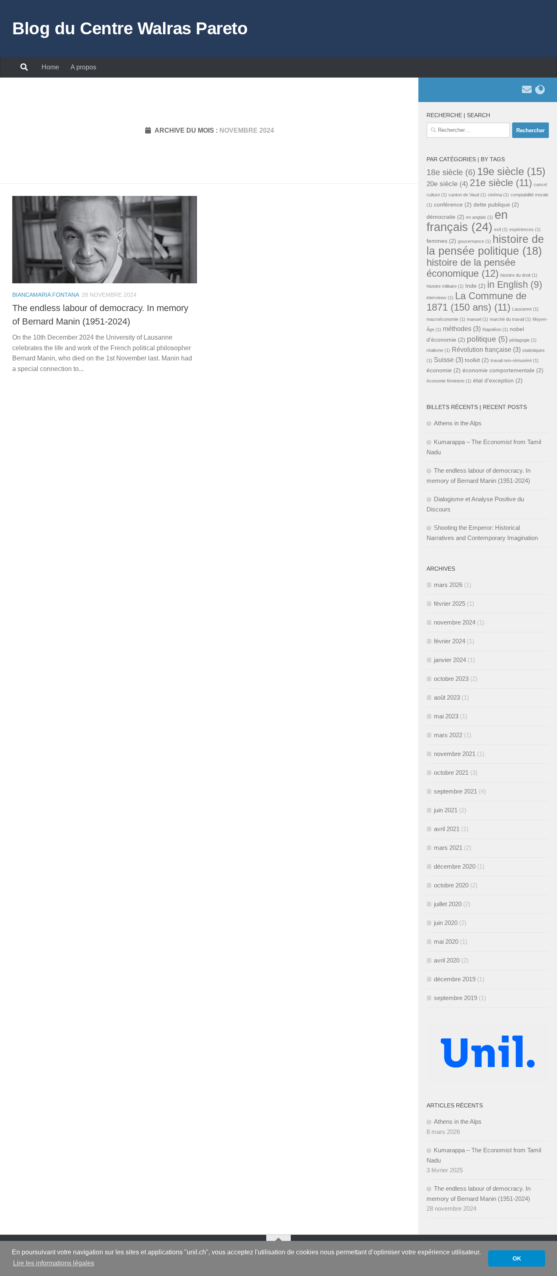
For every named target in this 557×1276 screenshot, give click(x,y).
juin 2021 (446, 810)
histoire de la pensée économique (471, 268)
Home (50, 67)
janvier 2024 (450, 659)
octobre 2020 (451, 885)
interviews (440, 297)
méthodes (462, 328)
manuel (477, 319)
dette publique (496, 205)
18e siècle (451, 172)
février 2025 (449, 603)
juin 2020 (446, 922)
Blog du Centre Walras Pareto (130, 28)
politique (487, 339)
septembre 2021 (455, 791)
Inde (475, 286)
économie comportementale (503, 370)
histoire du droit (518, 275)
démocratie (445, 217)
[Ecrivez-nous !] (527, 89)
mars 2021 (448, 847)
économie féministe (449, 380)
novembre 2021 (454, 753)
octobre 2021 (451, 772)
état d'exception (498, 381)
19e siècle (511, 171)
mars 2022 (448, 734)
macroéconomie (446, 319)
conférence (453, 205)
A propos (83, 67)
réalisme (438, 350)
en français (467, 220)
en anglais (479, 217)
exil (501, 229)
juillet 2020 (448, 903)
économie (444, 370)
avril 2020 (447, 960)
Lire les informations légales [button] (53, 1263)
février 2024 (449, 641)
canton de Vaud (467, 194)
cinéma (498, 194)
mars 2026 (448, 584)
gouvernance (474, 241)
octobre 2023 (451, 678)
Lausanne (525, 309)
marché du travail (510, 319)
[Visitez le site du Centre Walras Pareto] (540, 89)
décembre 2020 (454, 866)
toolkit (477, 360)
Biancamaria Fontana (45, 294)
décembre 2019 (454, 979)
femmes (441, 241)
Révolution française (486, 349)
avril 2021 (447, 828)
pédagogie (523, 340)
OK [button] (517, 1258)
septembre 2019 (455, 997)
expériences (525, 229)
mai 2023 (446, 716)
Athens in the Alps (458, 423)
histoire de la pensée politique (485, 245)
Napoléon (495, 329)
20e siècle (447, 184)
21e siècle (501, 182)
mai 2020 (446, 941)
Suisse (448, 359)
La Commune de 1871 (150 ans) (476, 301)
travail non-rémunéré (515, 360)
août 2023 (447, 697)
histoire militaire (445, 286)
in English (514, 285)
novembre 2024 (454, 622)
